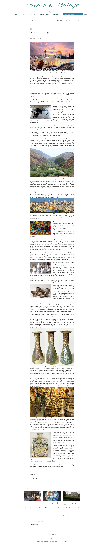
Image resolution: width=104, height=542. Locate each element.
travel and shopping (32, 20)
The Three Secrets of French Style (52, 503)
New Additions (68, 20)
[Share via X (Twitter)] (33, 478)
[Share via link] (39, 478)
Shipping (55, 541)
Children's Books (60, 20)
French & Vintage (52, 5)
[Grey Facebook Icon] (52, 538)
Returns (65, 541)
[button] (78, 20)
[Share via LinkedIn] (36, 478)
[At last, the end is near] (32, 496)
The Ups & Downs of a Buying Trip (71, 503)
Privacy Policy (60, 541)
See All (79, 488)
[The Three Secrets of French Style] (52, 496)
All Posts (25, 20)
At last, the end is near (29, 503)
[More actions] (73, 29)
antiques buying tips (42, 20)
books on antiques (51, 20)
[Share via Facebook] (30, 478)
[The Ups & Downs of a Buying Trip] (71, 496)
